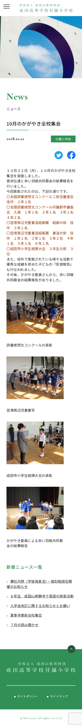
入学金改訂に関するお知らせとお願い (40, 605)
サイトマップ (59, 696)
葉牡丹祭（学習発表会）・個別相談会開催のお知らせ (39, 584)
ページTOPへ (71, 649)
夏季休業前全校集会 (26, 615)
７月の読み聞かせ (24, 624)
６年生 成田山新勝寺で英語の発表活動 (42, 596)
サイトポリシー (27, 696)
